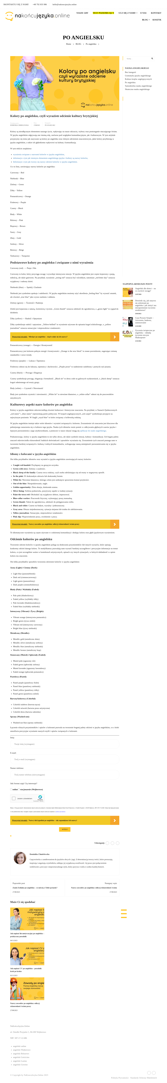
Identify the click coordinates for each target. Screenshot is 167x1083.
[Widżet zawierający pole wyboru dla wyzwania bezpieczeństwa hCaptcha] (27, 798)
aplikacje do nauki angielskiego (93, 431)
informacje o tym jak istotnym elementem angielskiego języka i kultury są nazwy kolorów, (50, 158)
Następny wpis (111, 883)
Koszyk (157, 20)
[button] (124, 917)
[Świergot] (112, 843)
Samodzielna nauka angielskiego (138, 86)
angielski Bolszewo (21, 1053)
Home (68, 44)
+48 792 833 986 (40, 4)
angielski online (19, 1046)
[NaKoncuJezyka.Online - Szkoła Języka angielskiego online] (37, 16)
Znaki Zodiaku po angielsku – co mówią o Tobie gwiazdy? (35, 888)
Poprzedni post (19, 883)
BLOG (145, 20)
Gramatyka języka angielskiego (138, 75)
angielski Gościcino (21, 1057)
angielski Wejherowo (21, 1050)
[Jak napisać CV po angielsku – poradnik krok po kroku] (27, 954)
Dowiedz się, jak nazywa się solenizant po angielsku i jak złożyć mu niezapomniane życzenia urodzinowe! (145, 305)
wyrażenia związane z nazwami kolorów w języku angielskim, (39, 154)
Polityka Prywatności (120, 1078)
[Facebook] (107, 843)
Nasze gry (82, 13)
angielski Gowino (20, 1064)
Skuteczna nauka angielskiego (137, 89)
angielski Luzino (20, 1061)
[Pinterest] (117, 843)
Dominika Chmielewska (19, 125)
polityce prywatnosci (60, 811)
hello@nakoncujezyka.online (65, 4)
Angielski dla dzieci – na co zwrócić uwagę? (145, 289)
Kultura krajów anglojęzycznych (138, 79)
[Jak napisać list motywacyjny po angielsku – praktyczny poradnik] (27, 919)
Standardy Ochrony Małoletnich (143, 1078)
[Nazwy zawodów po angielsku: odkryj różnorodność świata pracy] (27, 988)
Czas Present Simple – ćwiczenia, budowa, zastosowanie (144, 320)
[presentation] (124, 910)
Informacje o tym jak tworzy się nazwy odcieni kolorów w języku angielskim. (45, 162)
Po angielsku (91, 44)
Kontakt (156, 13)
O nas (143, 13)
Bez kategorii (130, 72)
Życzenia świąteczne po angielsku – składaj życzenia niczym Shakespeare (145, 334)
